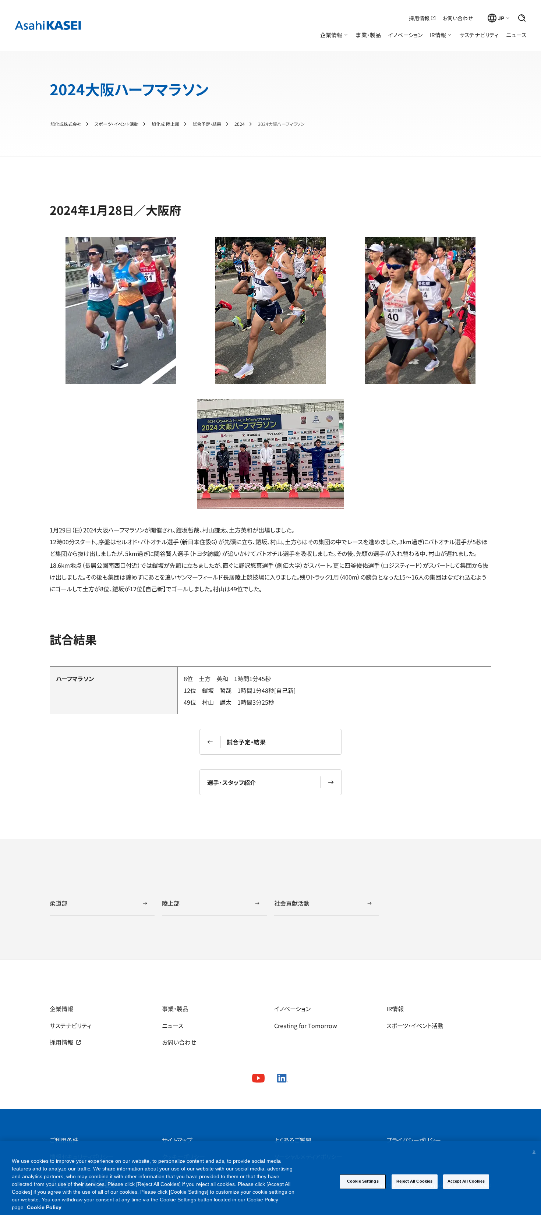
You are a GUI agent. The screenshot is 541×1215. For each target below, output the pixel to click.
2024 (239, 124)
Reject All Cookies (414, 1181)
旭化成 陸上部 (165, 124)
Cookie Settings (363, 1181)
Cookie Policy (44, 1207)
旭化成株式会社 (65, 124)
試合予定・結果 (206, 124)
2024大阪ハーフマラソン (281, 124)
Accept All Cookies (466, 1181)
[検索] (521, 18)
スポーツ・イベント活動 (116, 124)
